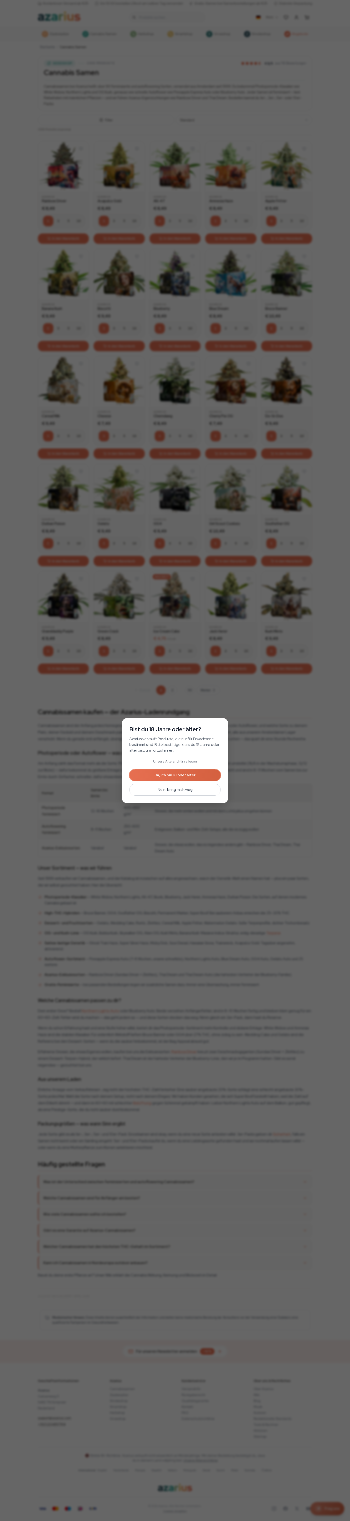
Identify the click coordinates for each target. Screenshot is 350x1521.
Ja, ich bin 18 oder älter (175, 775)
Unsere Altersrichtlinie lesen (175, 761)
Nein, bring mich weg (175, 789)
